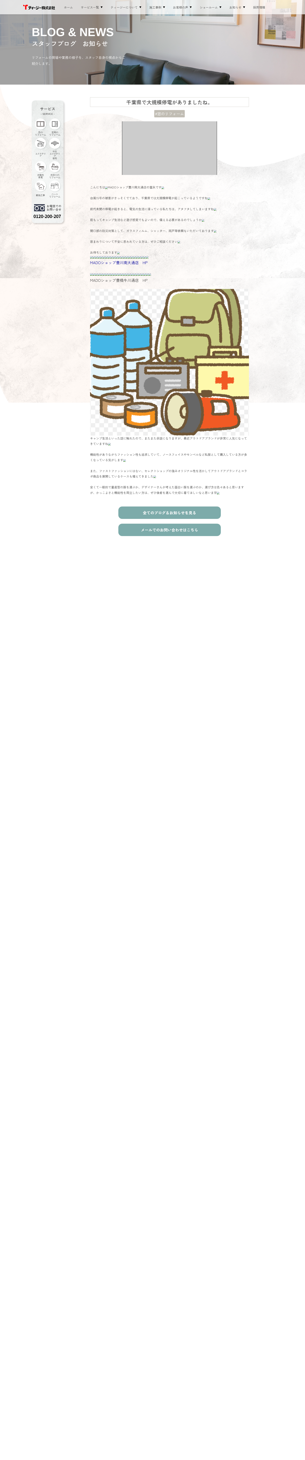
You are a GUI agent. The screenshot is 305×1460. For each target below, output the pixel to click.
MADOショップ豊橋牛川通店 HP (119, 280)
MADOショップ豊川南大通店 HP (119, 262)
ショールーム (209, 7)
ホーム (68, 7)
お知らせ (235, 7)
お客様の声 (180, 7)
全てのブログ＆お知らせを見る (169, 512)
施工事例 (155, 7)
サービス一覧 (90, 7)
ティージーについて (124, 7)
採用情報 (259, 7)
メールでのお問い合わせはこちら (169, 530)
